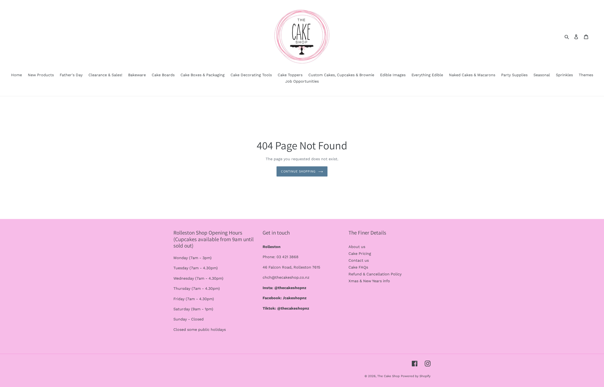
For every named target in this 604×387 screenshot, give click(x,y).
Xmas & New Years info (369, 281)
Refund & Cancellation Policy (375, 274)
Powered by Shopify (416, 376)
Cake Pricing (359, 253)
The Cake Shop (388, 376)
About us (356, 246)
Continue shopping (298, 171)
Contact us (358, 260)
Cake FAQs (358, 267)
